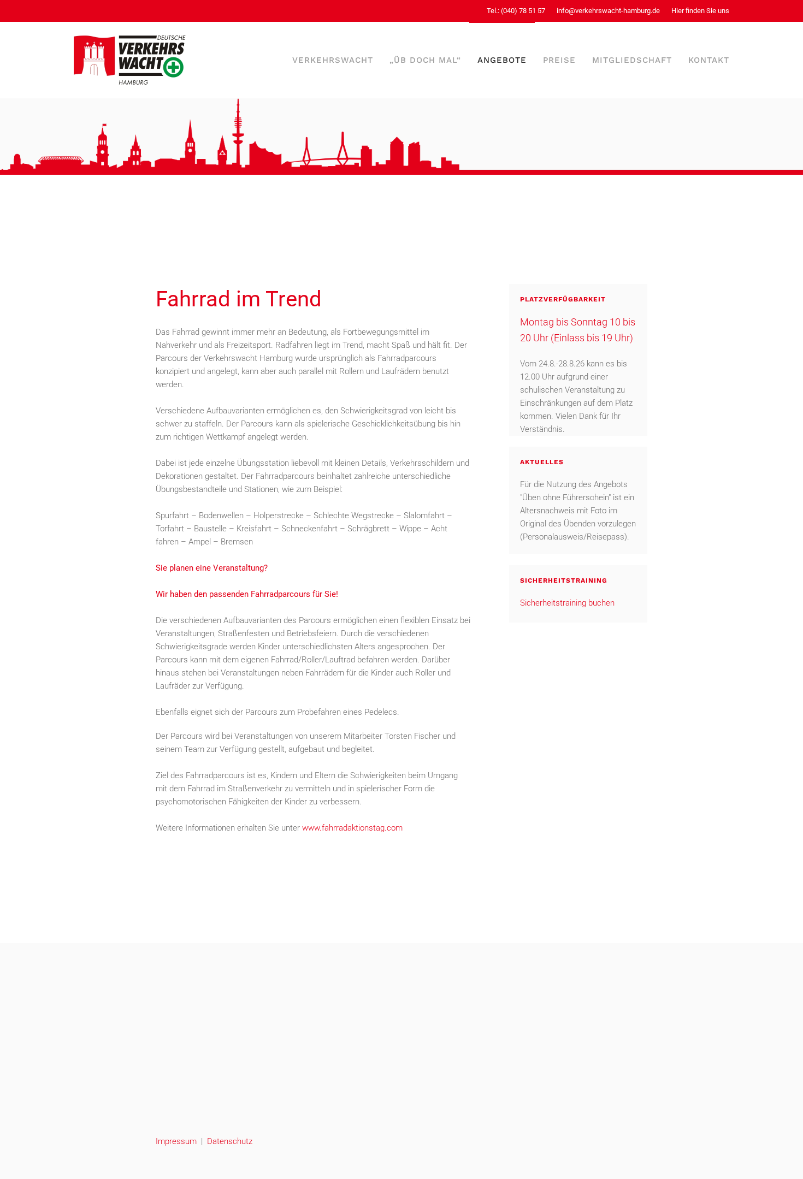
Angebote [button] (502, 60)
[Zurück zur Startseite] (130, 60)
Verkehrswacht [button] (332, 60)
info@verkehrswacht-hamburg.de (608, 11)
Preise (559, 60)
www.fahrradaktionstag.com (352, 828)
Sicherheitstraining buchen (567, 603)
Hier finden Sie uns (700, 11)
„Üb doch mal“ (425, 60)
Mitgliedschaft (632, 60)
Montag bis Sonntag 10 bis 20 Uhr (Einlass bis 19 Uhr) (577, 329)
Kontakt (708, 60)
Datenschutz (229, 1141)
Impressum (176, 1141)
